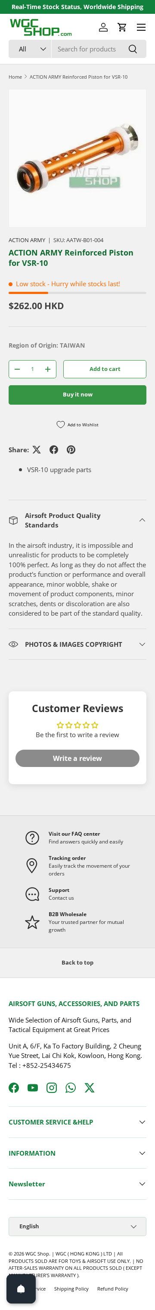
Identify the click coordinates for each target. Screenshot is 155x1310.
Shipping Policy (71, 1288)
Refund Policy (112, 1288)
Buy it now (78, 394)
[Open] (21, 1289)
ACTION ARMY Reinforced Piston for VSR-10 (78, 76)
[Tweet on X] (36, 449)
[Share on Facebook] (53, 449)
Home (15, 76)
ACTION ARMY (27, 240)
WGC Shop (37, 1253)
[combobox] (77, 49)
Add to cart (105, 369)
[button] (122, 27)
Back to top (77, 962)
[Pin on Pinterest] (71, 449)
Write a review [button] (77, 758)
